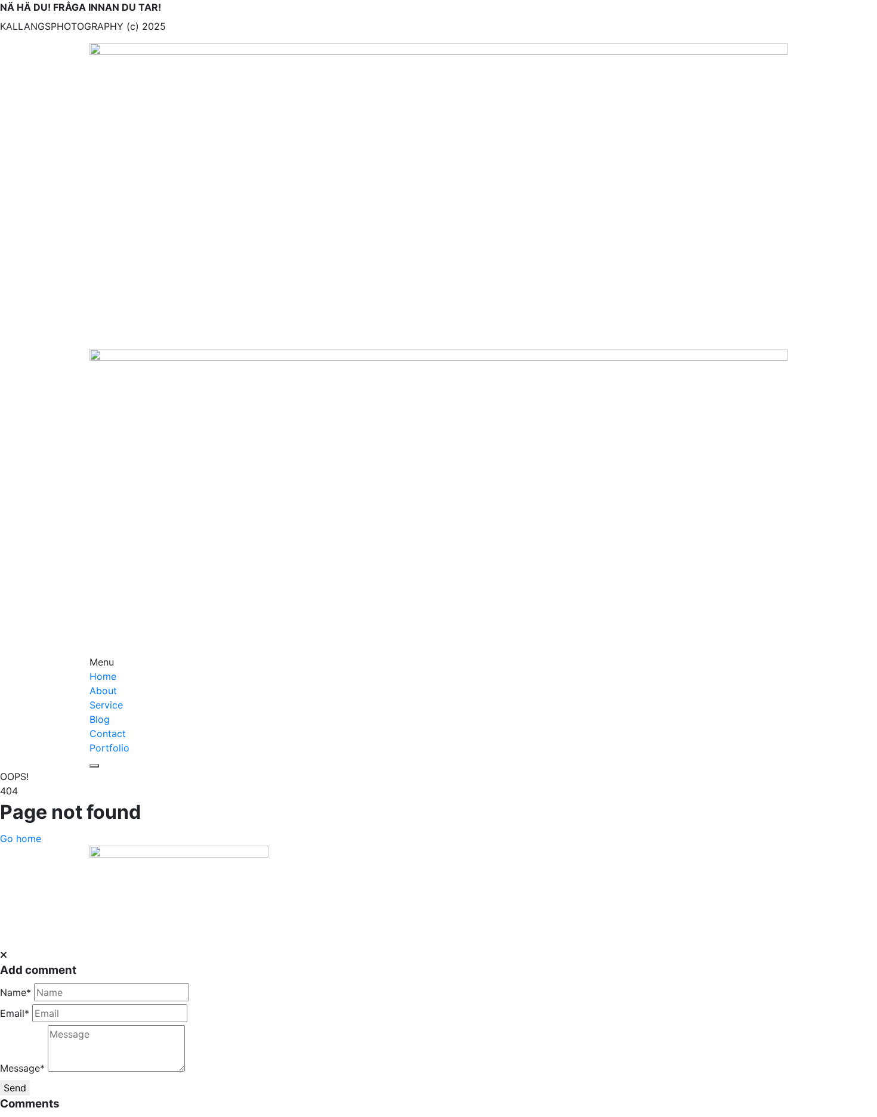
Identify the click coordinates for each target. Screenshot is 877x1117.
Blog (99, 719)
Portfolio (109, 748)
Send (15, 1088)
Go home (20, 838)
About (103, 691)
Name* (15, 992)
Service (106, 705)
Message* (22, 1068)
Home (102, 676)
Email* (14, 1013)
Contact (107, 733)
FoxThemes (465, 931)
